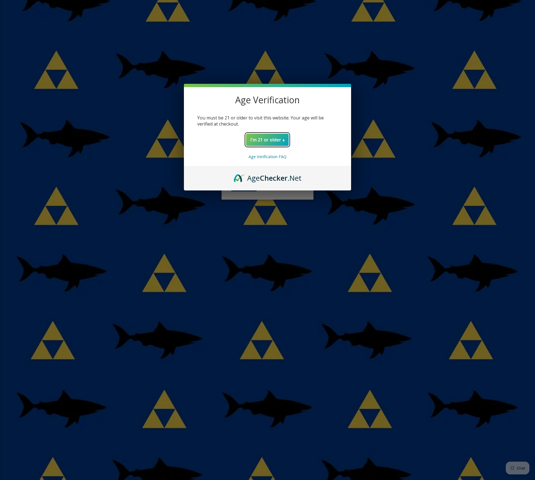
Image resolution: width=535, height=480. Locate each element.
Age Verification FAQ (267, 156)
